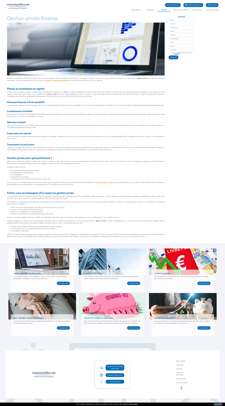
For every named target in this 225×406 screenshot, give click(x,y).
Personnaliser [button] (133, 404)
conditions (177, 54)
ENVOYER (173, 57)
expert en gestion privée (104, 182)
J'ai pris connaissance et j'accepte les (182, 53)
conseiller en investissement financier (57, 80)
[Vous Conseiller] (17, 6)
